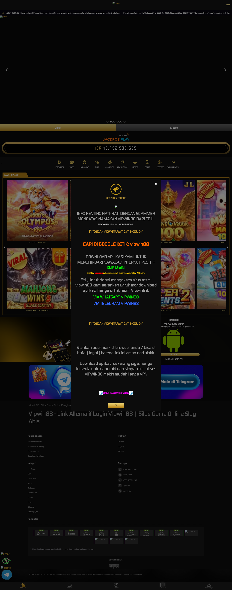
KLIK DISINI (116, 267)
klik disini (99, 273)
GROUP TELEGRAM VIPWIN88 (116, 393)
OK (116, 405)
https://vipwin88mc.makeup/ (116, 231)
